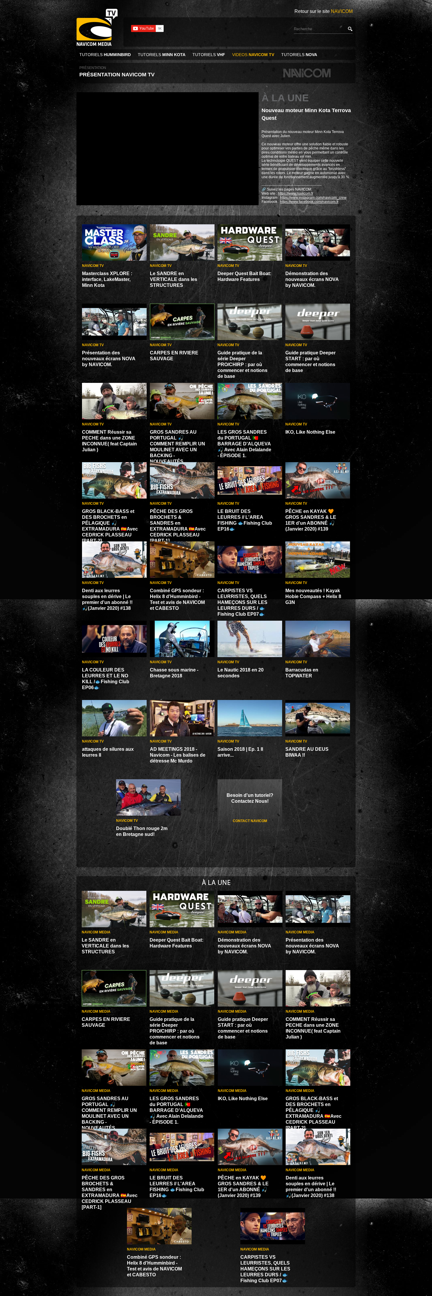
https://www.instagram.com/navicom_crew (313, 198)
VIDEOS (253, 54)
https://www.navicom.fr (295, 193)
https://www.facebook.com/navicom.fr (309, 202)
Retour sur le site (323, 11)
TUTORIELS (105, 54)
